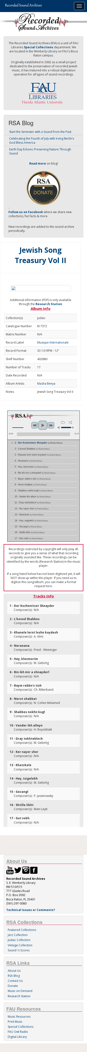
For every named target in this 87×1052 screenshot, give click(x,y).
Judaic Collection (19, 940)
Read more (37, 163)
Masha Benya (46, 383)
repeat (63, 422)
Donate (13, 986)
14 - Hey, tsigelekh (31, 520)
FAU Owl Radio (18, 1032)
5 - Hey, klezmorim (31, 467)
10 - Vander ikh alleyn (33, 496)
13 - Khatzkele (29, 514)
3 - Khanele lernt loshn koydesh (38, 455)
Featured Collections (22, 930)
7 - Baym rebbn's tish (33, 479)
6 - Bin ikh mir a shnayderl (35, 473)
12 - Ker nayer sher (31, 508)
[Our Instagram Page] (25, 870)
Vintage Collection (20, 945)
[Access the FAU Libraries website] (43, 92)
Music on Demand (20, 991)
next (51, 425)
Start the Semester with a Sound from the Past (40, 132)
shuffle (70, 422)
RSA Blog (14, 976)
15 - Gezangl (28, 526)
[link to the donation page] (43, 187)
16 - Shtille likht (29, 532)
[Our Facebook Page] (33, 870)
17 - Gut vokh (29, 538)
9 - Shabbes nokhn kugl (34, 490)
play (43, 425)
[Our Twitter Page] (18, 870)
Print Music (15, 1022)
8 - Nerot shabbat (31, 484)
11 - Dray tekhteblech (33, 502)
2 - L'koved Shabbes (32, 449)
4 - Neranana (28, 461)
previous (34, 425)
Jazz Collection (18, 935)
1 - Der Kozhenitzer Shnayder (38, 443)
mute (59, 427)
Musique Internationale (53, 342)
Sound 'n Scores (18, 950)
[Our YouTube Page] (10, 870)
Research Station (49, 304)
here (49, 586)
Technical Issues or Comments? (30, 910)
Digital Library (17, 1037)
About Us (14, 971)
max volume (73, 427)
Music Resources (19, 1017)
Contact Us (15, 981)
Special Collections (20, 1027)
